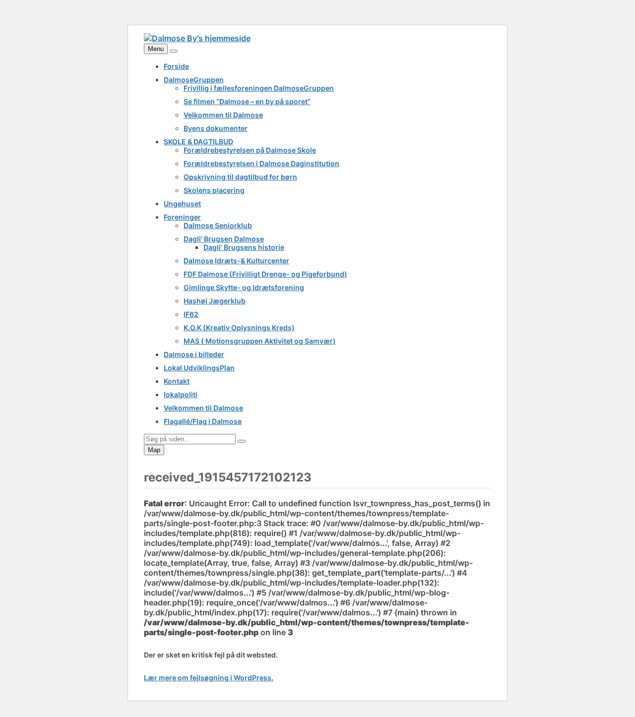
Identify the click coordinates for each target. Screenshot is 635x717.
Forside (176, 66)
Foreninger (182, 217)
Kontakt (177, 381)
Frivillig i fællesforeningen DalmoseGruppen (259, 88)
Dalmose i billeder (194, 354)
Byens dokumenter (216, 128)
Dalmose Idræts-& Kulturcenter (236, 260)
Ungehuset (182, 203)
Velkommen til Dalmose (223, 115)
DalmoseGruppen (194, 79)
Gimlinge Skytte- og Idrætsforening (244, 287)
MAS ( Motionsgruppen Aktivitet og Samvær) (260, 341)
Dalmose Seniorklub (218, 225)
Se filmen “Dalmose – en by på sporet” (247, 101)
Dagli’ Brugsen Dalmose (224, 239)
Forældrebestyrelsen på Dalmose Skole (250, 150)
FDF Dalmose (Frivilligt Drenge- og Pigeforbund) (265, 274)
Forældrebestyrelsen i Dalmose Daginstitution (261, 163)
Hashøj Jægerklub (215, 301)
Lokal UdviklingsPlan (199, 367)
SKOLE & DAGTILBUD (198, 141)
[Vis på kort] (174, 51)
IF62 (191, 314)
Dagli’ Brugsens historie (243, 247)
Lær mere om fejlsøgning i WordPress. (208, 677)
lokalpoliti (180, 394)
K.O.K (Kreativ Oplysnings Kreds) (239, 327)
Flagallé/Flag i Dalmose (203, 421)
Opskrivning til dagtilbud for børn (240, 177)
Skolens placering (214, 190)
